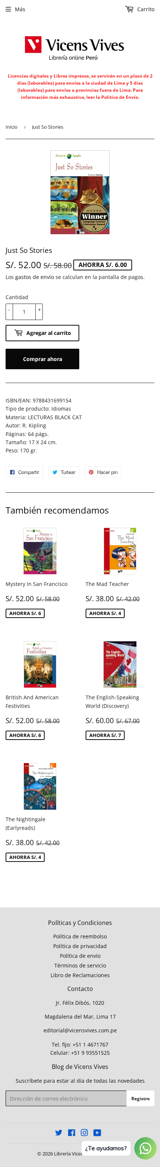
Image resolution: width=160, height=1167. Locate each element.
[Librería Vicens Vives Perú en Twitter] (59, 1133)
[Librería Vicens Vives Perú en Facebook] (72, 1133)
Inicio (11, 126)
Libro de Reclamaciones (80, 975)
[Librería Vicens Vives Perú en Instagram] (84, 1133)
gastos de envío (34, 276)
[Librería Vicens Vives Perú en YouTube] (97, 1133)
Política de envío (80, 955)
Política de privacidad (80, 946)
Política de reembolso (80, 936)
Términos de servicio (80, 965)
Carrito (145, 9)
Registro (140, 1098)
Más (20, 9)
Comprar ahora (42, 359)
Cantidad (17, 297)
